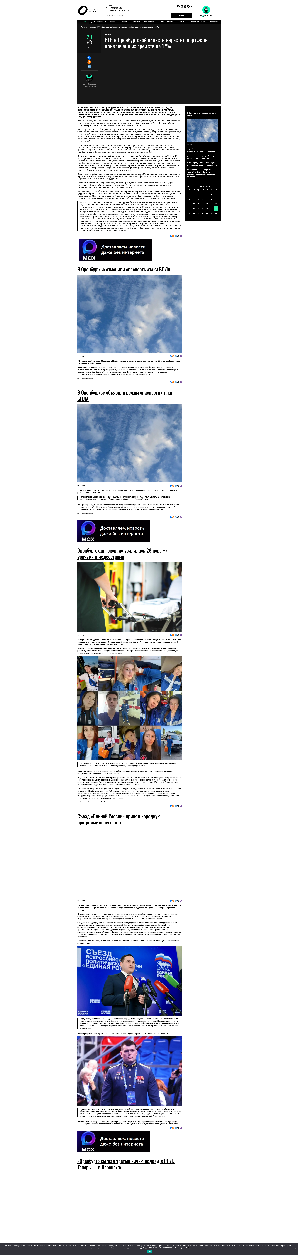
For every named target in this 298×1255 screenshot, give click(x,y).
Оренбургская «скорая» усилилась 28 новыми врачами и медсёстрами (123, 553)
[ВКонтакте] (89, 58)
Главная (84, 27)
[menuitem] (83, 22)
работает (136, 777)
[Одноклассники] (89, 62)
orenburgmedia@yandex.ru (120, 10)
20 (202, 208)
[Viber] (181, 236)
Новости (92, 27)
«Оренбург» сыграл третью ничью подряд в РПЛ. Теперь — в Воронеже (126, 1164)
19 (198, 208)
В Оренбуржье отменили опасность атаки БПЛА (123, 269)
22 (211, 208)
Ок (150, 1251)
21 (207, 208)
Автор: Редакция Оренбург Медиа (89, 85)
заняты (159, 789)
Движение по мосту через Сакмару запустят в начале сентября (201, 157)
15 (211, 204)
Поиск (181, 15)
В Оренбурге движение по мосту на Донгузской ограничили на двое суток (202, 164)
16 (216, 204)
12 (198, 204)
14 (207, 204)
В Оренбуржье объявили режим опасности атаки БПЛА (125, 395)
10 (189, 204)
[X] (178, 236)
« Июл (189, 186)
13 (202, 204)
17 (189, 208)
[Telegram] (89, 66)
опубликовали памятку (95, 370)
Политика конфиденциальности (200, 1248)
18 (194, 208)
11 (194, 204)
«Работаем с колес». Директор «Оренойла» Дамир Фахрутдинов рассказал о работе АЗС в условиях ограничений (201, 173)
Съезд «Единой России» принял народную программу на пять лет (119, 819)
